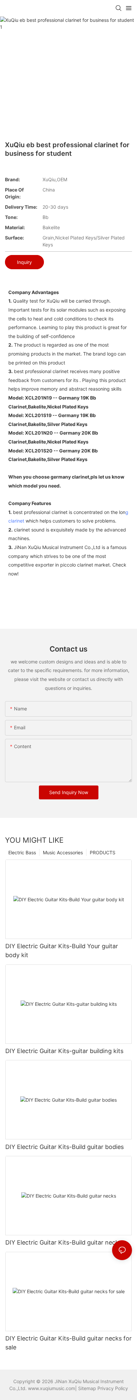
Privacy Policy (112, 1388)
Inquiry (24, 262)
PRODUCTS (102, 852)
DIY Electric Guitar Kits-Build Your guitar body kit (61, 950)
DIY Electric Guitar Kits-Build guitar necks (63, 1242)
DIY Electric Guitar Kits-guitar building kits (64, 1050)
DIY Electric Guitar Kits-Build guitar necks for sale (68, 1343)
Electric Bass (22, 852)
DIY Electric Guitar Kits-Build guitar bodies (64, 1146)
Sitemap (87, 1388)
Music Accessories (63, 852)
